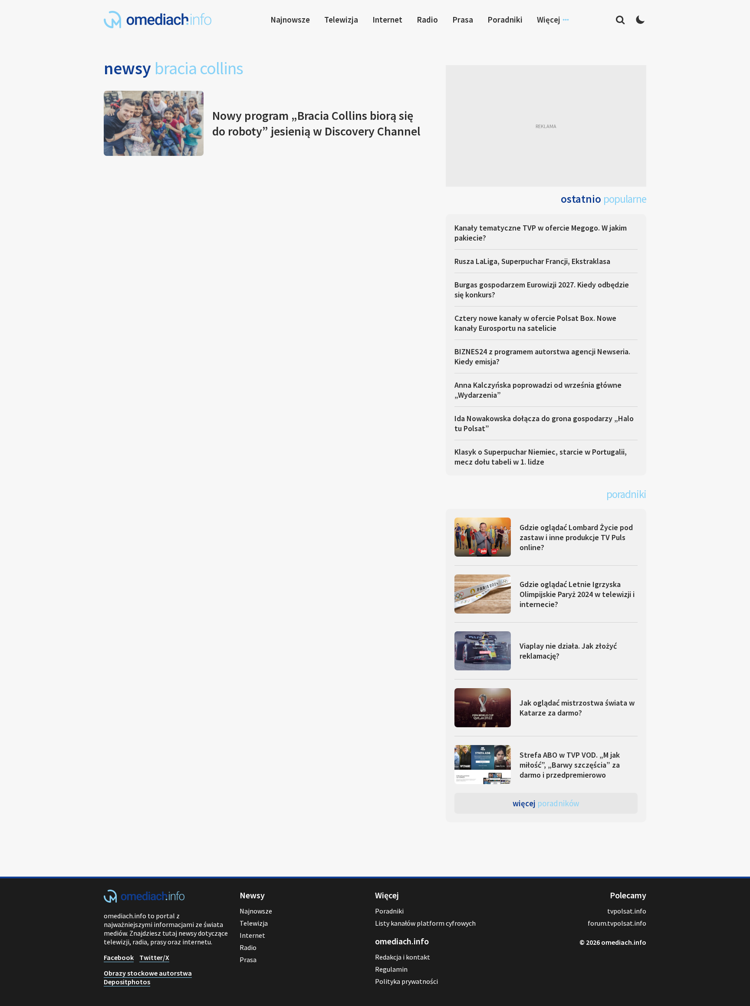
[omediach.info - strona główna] (157, 19)
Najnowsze (290, 19)
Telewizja (341, 19)
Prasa (462, 19)
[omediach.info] (144, 900)
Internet (387, 19)
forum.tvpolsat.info (617, 923)
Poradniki (505, 19)
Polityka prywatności (406, 981)
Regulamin (391, 969)
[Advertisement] (546, 126)
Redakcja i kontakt (402, 957)
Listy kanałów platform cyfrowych (425, 923)
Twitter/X (154, 957)
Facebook (119, 957)
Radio (427, 19)
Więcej (546, 803)
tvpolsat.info (626, 911)
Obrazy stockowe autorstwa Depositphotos (148, 977)
